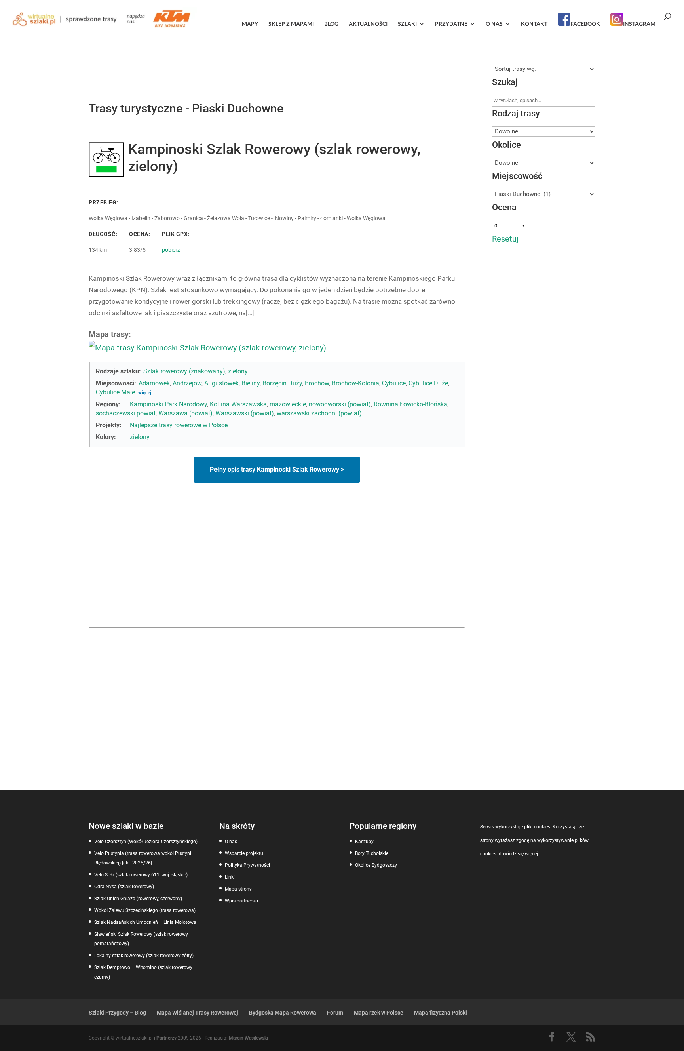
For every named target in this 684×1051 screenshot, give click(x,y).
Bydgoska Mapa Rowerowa (282, 1012)
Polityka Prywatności (247, 865)
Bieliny (250, 383)
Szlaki (407, 24)
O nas (494, 24)
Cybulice (394, 383)
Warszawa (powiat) (185, 413)
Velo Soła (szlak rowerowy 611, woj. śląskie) (141, 875)
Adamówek (154, 383)
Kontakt (534, 24)
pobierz (171, 250)
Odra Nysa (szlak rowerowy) (124, 886)
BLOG (331, 24)
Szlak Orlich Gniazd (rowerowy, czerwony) (138, 898)
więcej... (146, 393)
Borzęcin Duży (282, 383)
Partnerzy (166, 1038)
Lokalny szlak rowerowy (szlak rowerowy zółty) (144, 955)
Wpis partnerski (241, 901)
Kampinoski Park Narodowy (168, 404)
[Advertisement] (277, 567)
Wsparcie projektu (244, 853)
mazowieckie (288, 404)
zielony (238, 371)
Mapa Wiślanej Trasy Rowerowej (197, 1012)
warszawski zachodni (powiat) (319, 413)
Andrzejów (187, 383)
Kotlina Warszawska (238, 404)
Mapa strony (238, 889)
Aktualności (368, 24)
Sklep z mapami (291, 24)
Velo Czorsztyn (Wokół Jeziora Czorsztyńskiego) (146, 841)
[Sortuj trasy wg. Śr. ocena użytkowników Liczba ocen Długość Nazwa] (543, 68)
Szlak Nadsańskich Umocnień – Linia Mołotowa (145, 922)
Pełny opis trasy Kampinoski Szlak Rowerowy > (277, 469)
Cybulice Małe (115, 392)
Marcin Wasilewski (248, 1038)
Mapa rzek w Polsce (378, 1012)
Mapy (250, 24)
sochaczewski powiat (126, 413)
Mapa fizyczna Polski (440, 1012)
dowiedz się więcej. (519, 854)
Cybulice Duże (428, 383)
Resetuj (505, 239)
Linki (230, 877)
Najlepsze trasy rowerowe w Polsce (179, 425)
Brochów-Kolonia (355, 383)
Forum (335, 1012)
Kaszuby (364, 841)
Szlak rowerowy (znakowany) (184, 371)
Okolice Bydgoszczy (376, 865)
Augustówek (221, 383)
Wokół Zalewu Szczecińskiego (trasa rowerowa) (145, 910)
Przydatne (451, 24)
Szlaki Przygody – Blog (117, 1012)
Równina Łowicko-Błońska (410, 404)
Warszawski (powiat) (244, 413)
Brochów (317, 383)
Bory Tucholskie (371, 853)
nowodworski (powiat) (340, 404)
